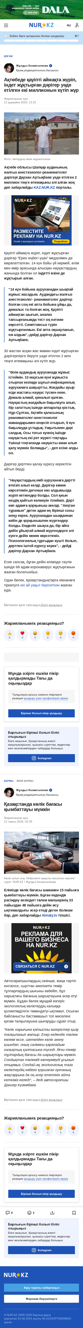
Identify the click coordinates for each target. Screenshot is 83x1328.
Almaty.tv (49, 915)
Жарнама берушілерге (41, 1298)
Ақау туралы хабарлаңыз (41, 1287)
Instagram (44, 758)
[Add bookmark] (74, 1212)
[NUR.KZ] (41, 25)
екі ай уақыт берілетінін (40, 585)
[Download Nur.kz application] (41, 9)
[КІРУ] (77, 25)
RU (69, 25)
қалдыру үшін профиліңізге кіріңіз (46, 698)
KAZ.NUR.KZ (45, 187)
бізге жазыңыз (51, 605)
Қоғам (8, 56)
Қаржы (8, 781)
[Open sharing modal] (52, 1212)
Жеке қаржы (25, 781)
